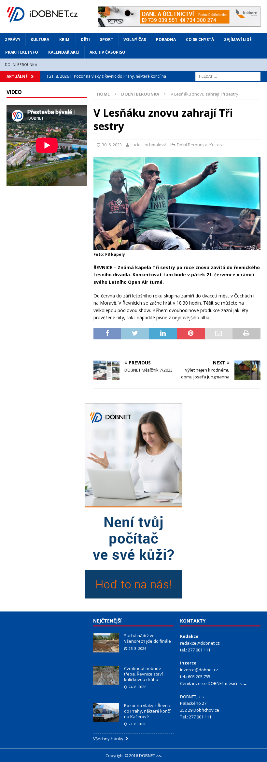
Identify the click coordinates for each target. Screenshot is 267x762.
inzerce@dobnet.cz (199, 670)
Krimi (65, 39)
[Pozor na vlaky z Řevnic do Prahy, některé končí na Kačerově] (106, 712)
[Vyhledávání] (227, 76)
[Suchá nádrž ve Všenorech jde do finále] (106, 642)
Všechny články (109, 739)
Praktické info (21, 52)
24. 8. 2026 (137, 686)
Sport (106, 39)
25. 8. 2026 (137, 648)
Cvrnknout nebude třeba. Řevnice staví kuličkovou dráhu (143, 673)
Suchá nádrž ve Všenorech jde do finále (147, 638)
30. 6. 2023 (112, 145)
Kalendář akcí (63, 52)
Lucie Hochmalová (148, 145)
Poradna (166, 39)
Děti (85, 39)
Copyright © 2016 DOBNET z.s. (133, 755)
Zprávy (13, 39)
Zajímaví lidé (238, 39)
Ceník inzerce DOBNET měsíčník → (213, 683)
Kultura (40, 39)
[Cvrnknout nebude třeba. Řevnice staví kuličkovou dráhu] (106, 675)
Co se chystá (200, 39)
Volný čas (134, 39)
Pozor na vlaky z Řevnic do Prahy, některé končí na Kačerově (147, 711)
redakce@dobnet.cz (200, 643)
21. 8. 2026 (137, 723)
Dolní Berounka (21, 64)
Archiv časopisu (107, 52)
